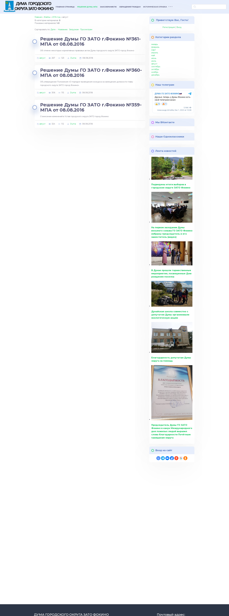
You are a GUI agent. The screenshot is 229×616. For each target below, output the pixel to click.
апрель (154, 52)
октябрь (155, 69)
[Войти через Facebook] (172, 458)
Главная (38, 17)
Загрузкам (74, 29)
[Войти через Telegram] (163, 458)
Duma (73, 58)
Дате (53, 29)
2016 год (56, 17)
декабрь (155, 75)
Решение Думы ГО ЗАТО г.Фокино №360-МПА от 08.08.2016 (91, 72)
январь (154, 44)
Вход (179, 27)
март (153, 50)
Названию (63, 29)
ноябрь (154, 72)
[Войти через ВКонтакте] (167, 458)
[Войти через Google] (181, 458)
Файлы (47, 17)
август (42, 58)
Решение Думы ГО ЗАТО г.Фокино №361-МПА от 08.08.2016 (90, 41)
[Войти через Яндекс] (176, 458)
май (153, 55)
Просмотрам (86, 29)
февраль (155, 47)
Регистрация (168, 27)
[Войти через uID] (158, 458)
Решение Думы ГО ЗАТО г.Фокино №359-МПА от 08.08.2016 (91, 107)
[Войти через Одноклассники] (185, 458)
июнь (153, 58)
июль (153, 61)
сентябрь (155, 66)
